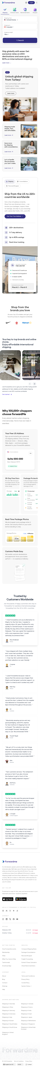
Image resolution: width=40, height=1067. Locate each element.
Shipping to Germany (8, 1010)
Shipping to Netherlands (28, 1020)
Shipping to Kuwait (8, 1020)
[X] (10, 919)
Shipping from (8, 18)
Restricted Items (25, 12)
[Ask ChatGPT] (3, 911)
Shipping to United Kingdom (7, 1033)
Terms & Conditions (19, 1061)
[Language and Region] (26, 2)
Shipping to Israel (26, 1014)
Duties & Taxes (15, 12)
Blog (3, 979)
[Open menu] (36, 2)
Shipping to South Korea (9, 1027)
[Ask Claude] (6, 911)
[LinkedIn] (6, 919)
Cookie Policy (25, 983)
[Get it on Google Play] (21, 899)
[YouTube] (17, 919)
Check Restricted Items (28, 966)
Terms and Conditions (28, 976)
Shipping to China (7, 1007)
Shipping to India (26, 1010)
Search (21, 40)
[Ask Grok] (17, 911)
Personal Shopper (26, 956)
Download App (6, 966)
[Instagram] (3, 919)
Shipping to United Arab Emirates (28, 1028)
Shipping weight (8, 32)
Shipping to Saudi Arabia (9, 1024)
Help (3, 989)
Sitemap (4, 986)
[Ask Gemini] (14, 911)
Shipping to (7, 25)
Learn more (6, 63)
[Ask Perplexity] (10, 911)
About (4, 976)
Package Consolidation (28, 952)
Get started (5, 394)
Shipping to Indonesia (8, 1014)
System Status (25, 986)
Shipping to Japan (26, 1017)
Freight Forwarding (27, 959)
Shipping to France (26, 1007)
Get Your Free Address (14, 216)
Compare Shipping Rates (28, 949)
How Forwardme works (9, 949)
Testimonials (6, 962)
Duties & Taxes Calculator (29, 962)
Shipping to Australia (8, 1004)
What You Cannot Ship (9, 959)
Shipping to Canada (27, 1004)
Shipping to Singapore (28, 1024)
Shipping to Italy (7, 1017)
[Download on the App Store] (7, 899)
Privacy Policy (25, 979)
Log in (31, 2)
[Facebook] (14, 919)
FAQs (3, 956)
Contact (4, 983)
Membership (6, 952)
